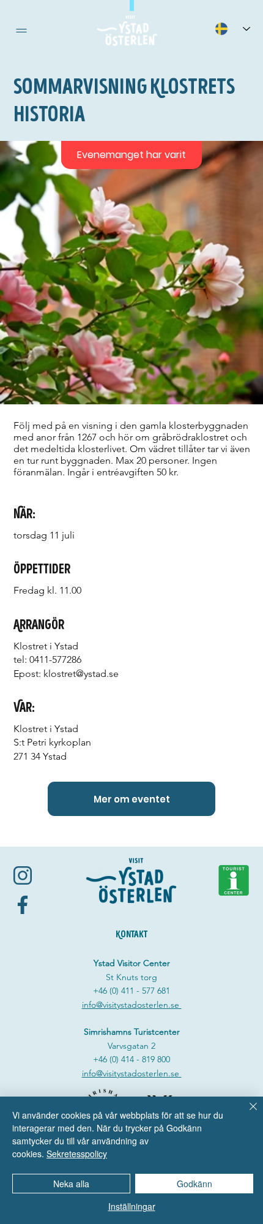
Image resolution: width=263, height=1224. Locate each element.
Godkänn (194, 1183)
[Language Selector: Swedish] (232, 28)
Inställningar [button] (131, 1206)
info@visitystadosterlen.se (132, 1004)
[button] (21, 30)
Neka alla (71, 1183)
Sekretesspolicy (76, 1153)
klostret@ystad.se (81, 673)
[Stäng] (246, 1113)
